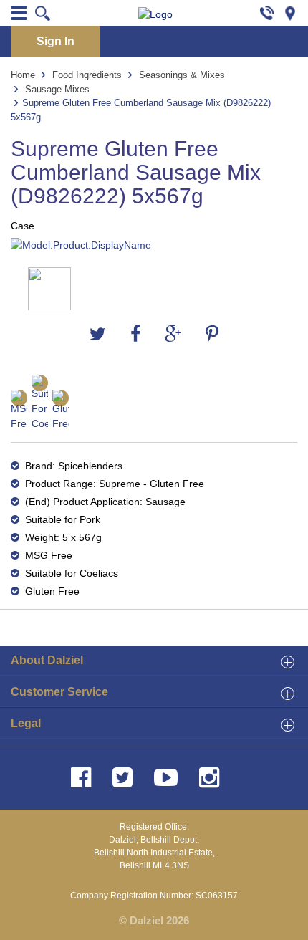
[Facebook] (135, 334)
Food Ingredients (87, 74)
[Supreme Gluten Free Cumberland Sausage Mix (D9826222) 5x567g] (154, 245)
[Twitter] (98, 334)
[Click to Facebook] (84, 777)
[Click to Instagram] (212, 777)
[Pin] (295, 12)
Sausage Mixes (57, 89)
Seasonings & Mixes (182, 74)
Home (23, 74)
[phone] (267, 12)
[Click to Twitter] (125, 777)
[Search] (43, 13)
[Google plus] (173, 334)
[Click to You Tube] (168, 777)
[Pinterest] (212, 334)
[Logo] (155, 14)
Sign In (55, 41)
